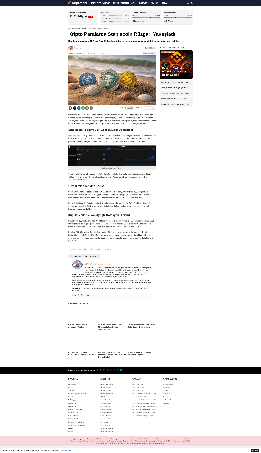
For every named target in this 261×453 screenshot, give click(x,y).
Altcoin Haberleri (243, 29)
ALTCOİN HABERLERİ (139, 3)
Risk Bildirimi (72, 406)
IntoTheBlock (167, 400)
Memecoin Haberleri (244, 45)
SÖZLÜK (165, 3)
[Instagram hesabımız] (104, 370)
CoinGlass (166, 390)
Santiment (166, 403)
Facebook (249, 59)
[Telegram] (82, 295)
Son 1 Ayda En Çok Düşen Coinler (143, 416)
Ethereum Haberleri (244, 33)
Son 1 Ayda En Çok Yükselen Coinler (143, 412)
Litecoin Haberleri (106, 409)
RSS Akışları (72, 403)
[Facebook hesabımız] (97, 370)
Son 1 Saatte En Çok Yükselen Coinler (144, 393)
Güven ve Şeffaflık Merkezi (77, 393)
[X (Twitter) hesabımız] (248, 65)
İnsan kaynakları (73, 397)
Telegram (249, 99)
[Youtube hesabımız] (108, 370)
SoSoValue (166, 393)
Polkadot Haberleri (106, 419)
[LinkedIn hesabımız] (117, 370)
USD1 (120, 221)
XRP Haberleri (242, 41)
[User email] (88, 295)
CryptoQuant (167, 397)
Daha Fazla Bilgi (66, 450)
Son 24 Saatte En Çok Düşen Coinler (143, 403)
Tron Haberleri (105, 425)
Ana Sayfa (243, 11)
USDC (100, 249)
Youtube (249, 76)
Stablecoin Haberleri (244, 49)
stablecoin (83, 249)
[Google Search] (129, 108)
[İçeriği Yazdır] (91, 108)
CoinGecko (166, 387)
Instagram (249, 70)
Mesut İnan (77, 48)
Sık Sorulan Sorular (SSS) (76, 425)
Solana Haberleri (243, 37)
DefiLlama (72, 135)
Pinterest (249, 87)
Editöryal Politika (73, 419)
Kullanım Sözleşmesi (75, 409)
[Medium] (78, 295)
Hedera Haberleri (106, 416)
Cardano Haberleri (106, 403)
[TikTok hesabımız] (111, 370)
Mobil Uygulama (73, 400)
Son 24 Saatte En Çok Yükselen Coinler (144, 400)
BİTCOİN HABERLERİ (121, 3)
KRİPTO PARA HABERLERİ (100, 3)
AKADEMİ (154, 3)
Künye (70, 387)
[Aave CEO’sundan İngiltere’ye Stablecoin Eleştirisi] (142, 342)
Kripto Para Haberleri (244, 21)
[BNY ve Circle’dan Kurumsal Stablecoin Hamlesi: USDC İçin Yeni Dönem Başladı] (112, 342)
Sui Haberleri (104, 422)
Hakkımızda (72, 384)
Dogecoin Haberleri (106, 412)
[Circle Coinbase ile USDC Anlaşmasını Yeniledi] (82, 314)
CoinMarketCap (168, 384)
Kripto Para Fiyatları (138, 384)
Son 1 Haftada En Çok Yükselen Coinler (144, 406)
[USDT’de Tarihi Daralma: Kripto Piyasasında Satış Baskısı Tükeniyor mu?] (112, 314)
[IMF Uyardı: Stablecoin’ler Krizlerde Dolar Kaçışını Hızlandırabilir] (142, 314)
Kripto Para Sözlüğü (138, 390)
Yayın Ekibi (71, 390)
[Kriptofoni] (77, 5)
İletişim (70, 431)
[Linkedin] (75, 295)
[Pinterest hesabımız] (114, 370)
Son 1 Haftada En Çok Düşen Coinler (143, 409)
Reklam (70, 428)
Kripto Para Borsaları (138, 387)
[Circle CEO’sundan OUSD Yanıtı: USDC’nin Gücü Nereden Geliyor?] (82, 342)
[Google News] (150, 108)
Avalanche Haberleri (106, 406)
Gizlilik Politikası (73, 412)
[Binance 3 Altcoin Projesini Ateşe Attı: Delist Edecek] (176, 78)
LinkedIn (249, 93)
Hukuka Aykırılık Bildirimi (76, 422)
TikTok (249, 82)
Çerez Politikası (73, 416)
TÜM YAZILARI (150, 48)
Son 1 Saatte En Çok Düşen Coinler (143, 397)
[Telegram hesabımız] (121, 370)
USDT (107, 249)
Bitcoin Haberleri (243, 25)
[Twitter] (72, 295)
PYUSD (72, 249)
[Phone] (85, 295)
